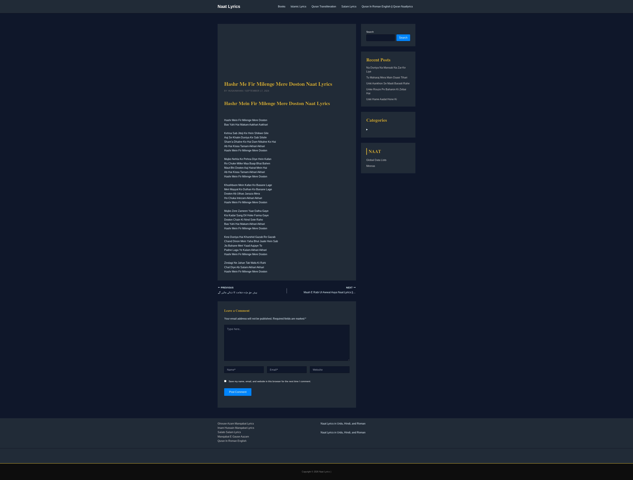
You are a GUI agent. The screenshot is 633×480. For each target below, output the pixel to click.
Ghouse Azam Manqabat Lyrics (236, 423)
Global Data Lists (376, 160)
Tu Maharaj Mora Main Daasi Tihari (386, 77)
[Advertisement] (286, 55)
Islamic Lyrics (298, 6)
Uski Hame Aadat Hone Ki (381, 99)
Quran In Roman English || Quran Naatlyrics (387, 6)
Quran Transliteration (324, 6)
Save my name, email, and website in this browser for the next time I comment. (270, 381)
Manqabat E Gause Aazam (233, 436)
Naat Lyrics (229, 6)
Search (370, 31)
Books (281, 6)
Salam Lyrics (348, 6)
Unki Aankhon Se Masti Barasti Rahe (388, 83)
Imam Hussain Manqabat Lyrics (236, 427)
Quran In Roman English (232, 440)
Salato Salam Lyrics (229, 432)
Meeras (370, 166)
